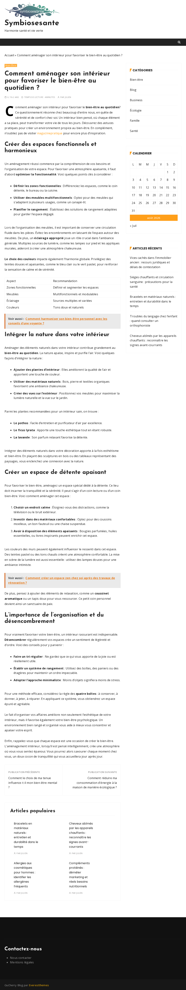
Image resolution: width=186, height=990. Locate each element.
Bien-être (10, 65)
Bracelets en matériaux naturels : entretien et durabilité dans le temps (26, 835)
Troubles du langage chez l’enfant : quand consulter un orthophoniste (153, 320)
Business (136, 100)
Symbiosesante (32, 23)
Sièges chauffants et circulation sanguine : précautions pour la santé (151, 281)
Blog (133, 90)
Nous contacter (20, 958)
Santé (134, 131)
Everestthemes (39, 985)
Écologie (135, 110)
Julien (68, 97)
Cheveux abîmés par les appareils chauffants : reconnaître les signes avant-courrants (81, 835)
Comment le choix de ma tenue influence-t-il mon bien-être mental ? (32, 782)
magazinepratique (49, 133)
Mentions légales (22, 962)
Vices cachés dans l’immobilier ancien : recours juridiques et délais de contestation (150, 262)
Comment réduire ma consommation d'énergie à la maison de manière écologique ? (94, 782)
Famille (135, 121)
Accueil (9, 55)
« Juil (133, 226)
